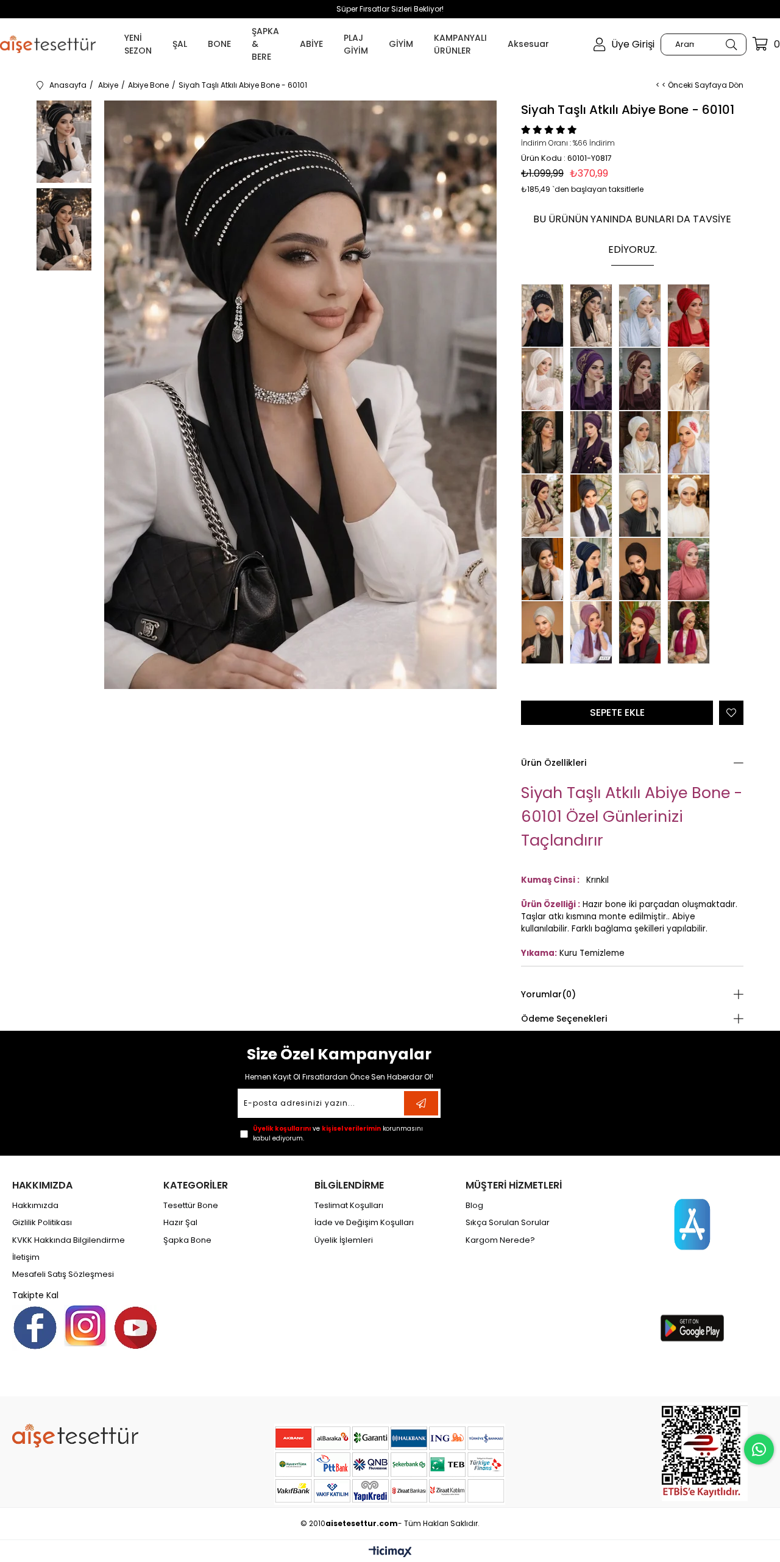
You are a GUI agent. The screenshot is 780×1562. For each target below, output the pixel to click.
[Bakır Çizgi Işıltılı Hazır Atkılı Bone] (594, 632)
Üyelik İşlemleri (343, 1240)
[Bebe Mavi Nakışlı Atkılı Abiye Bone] (643, 315)
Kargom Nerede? (500, 1240)
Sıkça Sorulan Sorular (508, 1222)
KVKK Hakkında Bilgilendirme (68, 1240)
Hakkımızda (35, 1205)
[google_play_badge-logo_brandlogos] (692, 1328)
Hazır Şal (180, 1222)
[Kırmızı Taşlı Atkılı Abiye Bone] (691, 315)
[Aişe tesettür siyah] (75, 1435)
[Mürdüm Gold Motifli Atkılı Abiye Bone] (594, 379)
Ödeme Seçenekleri (564, 1018)
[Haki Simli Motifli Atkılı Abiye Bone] (545, 442)
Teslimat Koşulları (348, 1205)
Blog (474, 1205)
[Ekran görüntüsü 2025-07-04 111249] (705, 1451)
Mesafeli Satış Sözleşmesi (63, 1274)
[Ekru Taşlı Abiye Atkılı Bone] (643, 505)
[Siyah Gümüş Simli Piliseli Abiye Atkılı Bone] (545, 569)
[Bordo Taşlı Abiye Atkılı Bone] (643, 632)
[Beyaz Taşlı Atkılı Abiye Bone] (691, 505)
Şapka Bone (187, 1240)
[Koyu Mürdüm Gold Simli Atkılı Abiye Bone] (545, 505)
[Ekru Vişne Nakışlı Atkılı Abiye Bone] (691, 632)
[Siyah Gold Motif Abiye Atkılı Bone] (594, 315)
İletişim (26, 1257)
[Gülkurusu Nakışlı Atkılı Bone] (691, 569)
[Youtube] (135, 1328)
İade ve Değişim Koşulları (364, 1222)
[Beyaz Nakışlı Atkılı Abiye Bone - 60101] (643, 442)
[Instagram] (85, 1325)
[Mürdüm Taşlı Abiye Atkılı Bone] (594, 442)
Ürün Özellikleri (553, 763)
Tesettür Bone (190, 1205)
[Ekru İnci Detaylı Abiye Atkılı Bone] (691, 379)
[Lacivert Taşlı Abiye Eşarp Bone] (594, 569)
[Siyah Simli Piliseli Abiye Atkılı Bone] (643, 569)
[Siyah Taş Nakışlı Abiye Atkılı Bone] (545, 315)
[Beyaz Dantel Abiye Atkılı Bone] (545, 379)
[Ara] (731, 44)
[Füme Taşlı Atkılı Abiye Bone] (594, 505)
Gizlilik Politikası (42, 1222)
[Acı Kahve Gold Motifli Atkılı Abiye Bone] (643, 379)
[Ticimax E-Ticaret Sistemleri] (390, 1552)
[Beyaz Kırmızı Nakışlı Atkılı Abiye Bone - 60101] (691, 442)
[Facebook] (35, 1328)
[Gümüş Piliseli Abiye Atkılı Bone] (545, 632)
